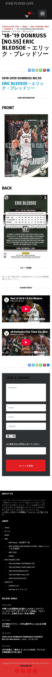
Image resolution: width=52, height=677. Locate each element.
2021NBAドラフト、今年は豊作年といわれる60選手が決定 (24, 625)
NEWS (7, 535)
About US (31, 512)
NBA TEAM (13, 552)
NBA (6, 539)
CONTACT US (14, 586)
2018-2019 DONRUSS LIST (18, 571)
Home (7, 527)
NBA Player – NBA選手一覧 (19, 542)
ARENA (11, 556)
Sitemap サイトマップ (18, 589)
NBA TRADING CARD (12, 560)
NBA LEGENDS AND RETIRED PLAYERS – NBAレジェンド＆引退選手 (29, 547)
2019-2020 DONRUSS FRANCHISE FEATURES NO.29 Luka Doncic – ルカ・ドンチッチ (22, 638)
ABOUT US (9, 582)
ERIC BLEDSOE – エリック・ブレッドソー (23, 85)
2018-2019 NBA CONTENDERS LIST (22, 563)
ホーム (7, 531)
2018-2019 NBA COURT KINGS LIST (22, 567)
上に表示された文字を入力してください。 (23, 444)
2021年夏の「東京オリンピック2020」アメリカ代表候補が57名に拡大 (23, 651)
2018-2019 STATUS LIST (18, 578)
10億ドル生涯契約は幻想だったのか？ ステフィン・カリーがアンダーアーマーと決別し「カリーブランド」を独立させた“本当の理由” (23, 611)
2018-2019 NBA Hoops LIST (19, 574)
